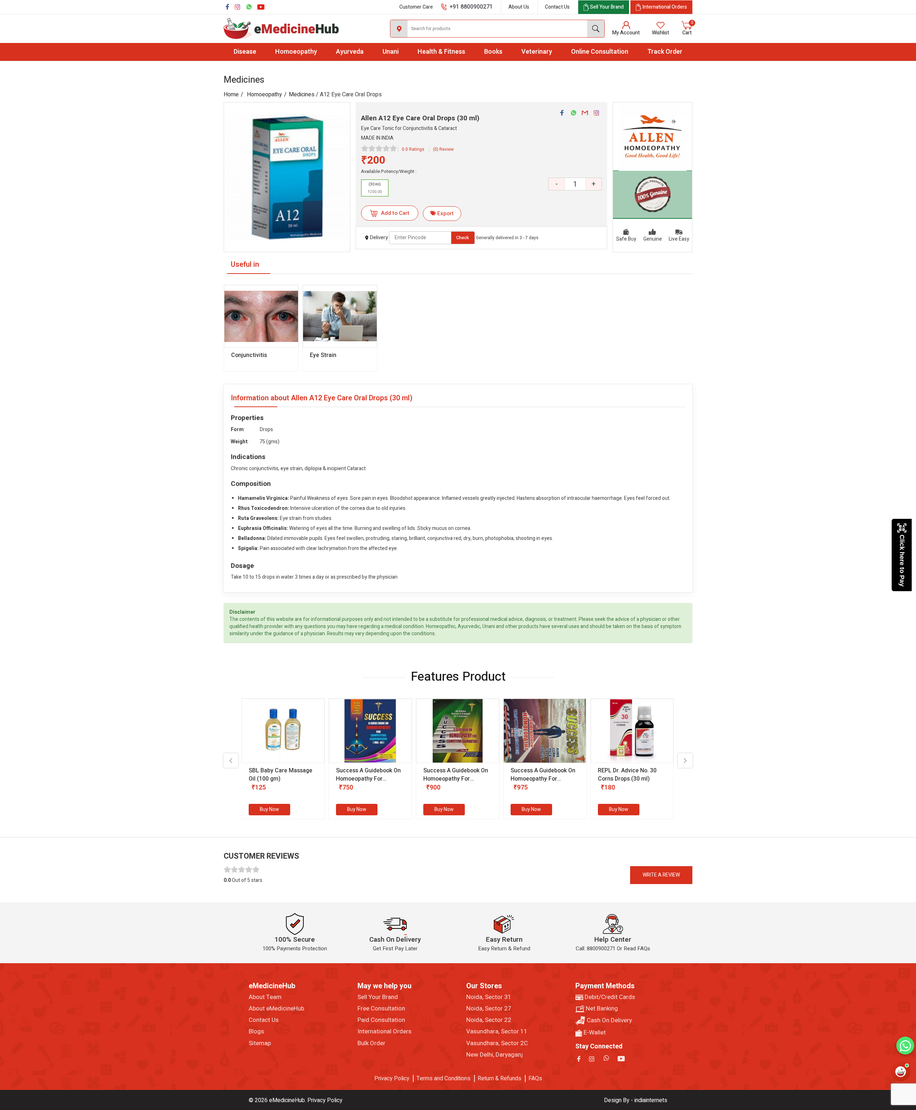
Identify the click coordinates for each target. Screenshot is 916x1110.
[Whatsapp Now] (905, 1045)
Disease (245, 52)
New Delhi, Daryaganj (494, 1055)
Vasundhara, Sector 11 (496, 1031)
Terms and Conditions (443, 1078)
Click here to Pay (902, 561)
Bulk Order (371, 1043)
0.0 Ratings (413, 149)
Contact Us (557, 7)
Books (493, 52)
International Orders (384, 1031)
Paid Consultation (381, 1020)
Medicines (302, 94)
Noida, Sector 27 (488, 1008)
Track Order (664, 52)
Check (462, 237)
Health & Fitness (441, 52)
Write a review (661, 875)
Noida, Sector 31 (488, 997)
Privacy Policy (391, 1078)
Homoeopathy (296, 52)
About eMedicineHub (276, 1008)
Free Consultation (381, 1008)
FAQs (535, 1078)
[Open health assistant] (900, 1071)
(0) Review (443, 149)
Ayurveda (350, 52)
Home (231, 94)
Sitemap (260, 1043)
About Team (265, 997)
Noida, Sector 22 (488, 1020)
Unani (391, 52)
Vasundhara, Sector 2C (497, 1043)
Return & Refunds (499, 1078)
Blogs (256, 1031)
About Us (518, 7)
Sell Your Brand (377, 997)
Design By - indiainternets (635, 1100)
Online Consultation (599, 52)
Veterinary (536, 52)
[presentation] (231, 760)
